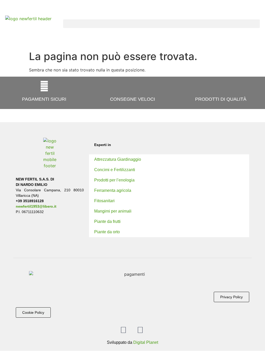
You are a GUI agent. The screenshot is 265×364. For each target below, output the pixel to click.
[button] (161, 23)
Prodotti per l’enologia (114, 180)
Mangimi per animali (112, 211)
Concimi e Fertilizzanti (114, 170)
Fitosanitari (104, 201)
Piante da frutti (107, 221)
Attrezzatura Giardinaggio (117, 159)
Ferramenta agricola (112, 190)
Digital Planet (145, 342)
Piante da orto (107, 232)
